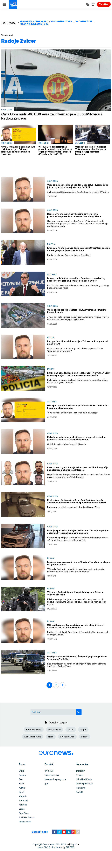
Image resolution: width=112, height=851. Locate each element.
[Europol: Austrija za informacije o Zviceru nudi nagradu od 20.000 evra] (23, 347)
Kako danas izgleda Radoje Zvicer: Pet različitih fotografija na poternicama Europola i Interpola (77, 468)
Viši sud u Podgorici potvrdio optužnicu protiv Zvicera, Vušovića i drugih (75, 593)
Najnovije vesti (52, 775)
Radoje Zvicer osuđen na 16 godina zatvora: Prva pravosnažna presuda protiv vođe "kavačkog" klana (74, 215)
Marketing (80, 787)
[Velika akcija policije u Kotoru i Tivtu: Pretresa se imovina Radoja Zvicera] (23, 315)
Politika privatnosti (84, 783)
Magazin (23, 796)
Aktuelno (80, 143)
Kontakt (79, 792)
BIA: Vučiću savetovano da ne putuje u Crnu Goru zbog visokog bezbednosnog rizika (78, 286)
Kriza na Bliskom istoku (34, 24)
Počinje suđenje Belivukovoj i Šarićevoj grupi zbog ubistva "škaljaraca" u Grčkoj (77, 657)
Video (22, 809)
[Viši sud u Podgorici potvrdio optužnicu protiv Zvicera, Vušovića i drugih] (23, 599)
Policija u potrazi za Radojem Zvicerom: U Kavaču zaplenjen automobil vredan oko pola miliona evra (78, 531)
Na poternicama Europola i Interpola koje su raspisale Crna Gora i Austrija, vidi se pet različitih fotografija (78, 475)
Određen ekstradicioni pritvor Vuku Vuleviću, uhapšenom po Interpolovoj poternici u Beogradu (90, 150)
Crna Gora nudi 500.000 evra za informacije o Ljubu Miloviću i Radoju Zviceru (51, 116)
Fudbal (84, 736)
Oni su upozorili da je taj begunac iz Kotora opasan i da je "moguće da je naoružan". (75, 349)
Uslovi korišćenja (84, 779)
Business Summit (27, 817)
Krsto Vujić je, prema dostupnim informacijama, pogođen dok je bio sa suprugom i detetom (77, 381)
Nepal (83, 729)
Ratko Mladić (54, 729)
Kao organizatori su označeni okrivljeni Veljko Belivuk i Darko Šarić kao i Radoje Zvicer (76, 664)
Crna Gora (6, 110)
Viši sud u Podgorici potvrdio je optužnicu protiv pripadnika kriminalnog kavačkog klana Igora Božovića (75, 570)
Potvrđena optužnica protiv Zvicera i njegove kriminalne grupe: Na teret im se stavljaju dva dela (76, 438)
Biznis (21, 783)
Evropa (50, 337)
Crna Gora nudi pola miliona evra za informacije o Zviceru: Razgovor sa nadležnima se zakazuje (18, 150)
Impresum (80, 771)
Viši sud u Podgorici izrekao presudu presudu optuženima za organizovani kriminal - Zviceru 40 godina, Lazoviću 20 (55, 150)
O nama (79, 775)
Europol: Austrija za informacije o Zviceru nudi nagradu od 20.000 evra (77, 342)
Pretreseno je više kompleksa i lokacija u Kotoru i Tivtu (73, 507)
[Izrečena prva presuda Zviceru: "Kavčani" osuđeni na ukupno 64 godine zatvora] (23, 567)
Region (50, 558)
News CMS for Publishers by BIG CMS (56, 847)
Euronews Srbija (33, 729)
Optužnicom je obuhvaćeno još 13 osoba (66, 444)
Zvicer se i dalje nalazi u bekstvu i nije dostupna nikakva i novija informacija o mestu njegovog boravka (78, 318)
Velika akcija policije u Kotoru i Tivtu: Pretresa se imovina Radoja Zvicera (76, 311)
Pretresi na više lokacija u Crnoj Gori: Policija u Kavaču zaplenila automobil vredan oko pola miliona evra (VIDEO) (76, 501)
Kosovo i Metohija (62, 21)
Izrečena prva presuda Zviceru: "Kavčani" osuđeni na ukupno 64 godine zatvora (79, 563)
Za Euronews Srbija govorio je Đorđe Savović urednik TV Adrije (78, 192)
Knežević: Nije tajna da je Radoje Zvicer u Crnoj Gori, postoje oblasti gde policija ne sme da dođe (78, 249)
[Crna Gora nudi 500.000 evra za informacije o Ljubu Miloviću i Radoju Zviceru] (56, 80)
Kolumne (23, 804)
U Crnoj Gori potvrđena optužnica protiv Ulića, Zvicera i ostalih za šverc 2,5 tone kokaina (75, 626)
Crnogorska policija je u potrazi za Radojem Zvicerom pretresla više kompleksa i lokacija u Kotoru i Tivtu (77, 538)
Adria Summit (25, 821)
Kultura (22, 787)
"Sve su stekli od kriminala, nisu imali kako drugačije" (72, 412)
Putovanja (23, 800)
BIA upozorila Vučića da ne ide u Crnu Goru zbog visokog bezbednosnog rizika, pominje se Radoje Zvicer (76, 279)
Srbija (50, 736)
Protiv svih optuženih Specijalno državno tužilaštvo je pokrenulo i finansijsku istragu (78, 633)
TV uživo (49, 771)
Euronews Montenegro (34, 21)
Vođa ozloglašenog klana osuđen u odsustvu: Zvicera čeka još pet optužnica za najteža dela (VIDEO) (77, 186)
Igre (47, 783)
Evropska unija (67, 736)
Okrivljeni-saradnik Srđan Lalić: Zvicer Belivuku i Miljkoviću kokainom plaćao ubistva (77, 406)
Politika (51, 244)
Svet (21, 779)
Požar (71, 729)
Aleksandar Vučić (32, 736)
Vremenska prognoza (55, 779)
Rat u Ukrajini (84, 21)
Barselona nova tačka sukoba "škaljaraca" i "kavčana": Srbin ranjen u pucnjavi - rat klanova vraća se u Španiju (78, 374)
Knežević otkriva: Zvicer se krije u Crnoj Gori (68, 255)
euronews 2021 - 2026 (55, 844)
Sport (21, 792)
